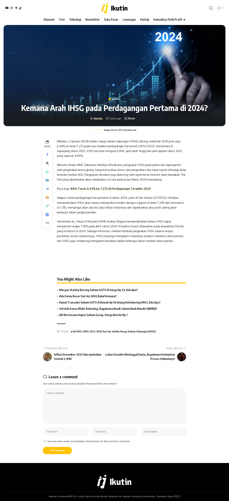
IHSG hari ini (104, 331)
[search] (211, 8)
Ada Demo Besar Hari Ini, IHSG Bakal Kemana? (88, 296)
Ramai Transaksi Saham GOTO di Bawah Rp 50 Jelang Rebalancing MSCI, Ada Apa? (109, 302)
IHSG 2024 (89, 331)
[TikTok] (20, 8)
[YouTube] (6, 7)
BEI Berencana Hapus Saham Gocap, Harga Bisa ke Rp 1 (93, 315)
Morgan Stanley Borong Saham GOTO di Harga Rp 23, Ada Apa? (98, 290)
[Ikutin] (114, 8)
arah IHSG (76, 331)
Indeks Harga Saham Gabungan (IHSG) (134, 331)
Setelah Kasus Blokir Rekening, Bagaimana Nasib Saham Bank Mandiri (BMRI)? (108, 308)
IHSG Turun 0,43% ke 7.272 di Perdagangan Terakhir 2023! (111, 188)
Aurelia (98, 118)
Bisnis (116, 99)
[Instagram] (11, 7)
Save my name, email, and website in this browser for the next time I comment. (88, 441)
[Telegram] (16, 7)
